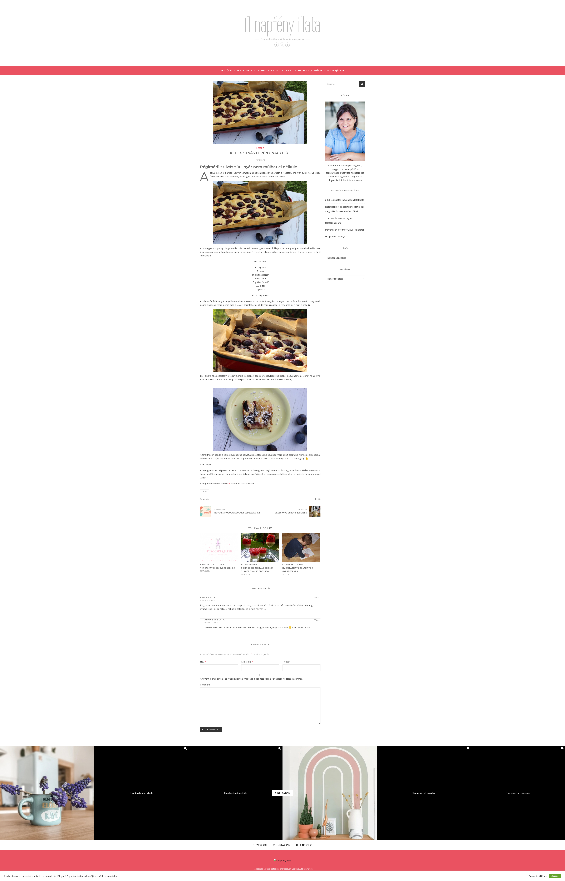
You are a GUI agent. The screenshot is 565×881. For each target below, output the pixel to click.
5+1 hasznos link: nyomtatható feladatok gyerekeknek (297, 568)
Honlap (286, 661)
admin (206, 499)
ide (229, 483)
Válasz (317, 597)
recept (260, 148)
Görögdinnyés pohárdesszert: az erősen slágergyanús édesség (257, 568)
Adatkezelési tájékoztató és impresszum (273, 868)
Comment (205, 684)
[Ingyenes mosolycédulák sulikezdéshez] (205, 511)
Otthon (251, 70)
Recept (275, 70)
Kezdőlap (226, 70)
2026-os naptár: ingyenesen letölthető (344, 199)
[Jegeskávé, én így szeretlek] (314, 511)
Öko (263, 70)
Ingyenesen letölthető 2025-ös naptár (344, 229)
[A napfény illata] (282, 860)
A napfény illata (282, 24)
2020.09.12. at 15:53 (207, 600)
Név (203, 661)
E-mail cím (247, 661)
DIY (239, 70)
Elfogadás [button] (555, 876)
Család (289, 70)
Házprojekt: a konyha (336, 236)
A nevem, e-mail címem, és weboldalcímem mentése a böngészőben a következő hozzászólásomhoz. (251, 678)
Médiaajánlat (335, 70)
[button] (47, 793)
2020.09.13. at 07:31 (212, 623)
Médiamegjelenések (310, 70)
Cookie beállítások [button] (538, 876)
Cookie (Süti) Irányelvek (302, 868)
